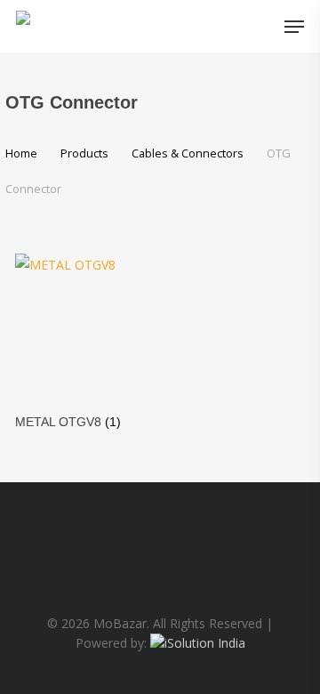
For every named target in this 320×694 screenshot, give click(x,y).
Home (21, 153)
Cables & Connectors (188, 153)
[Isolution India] (197, 642)
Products (84, 153)
